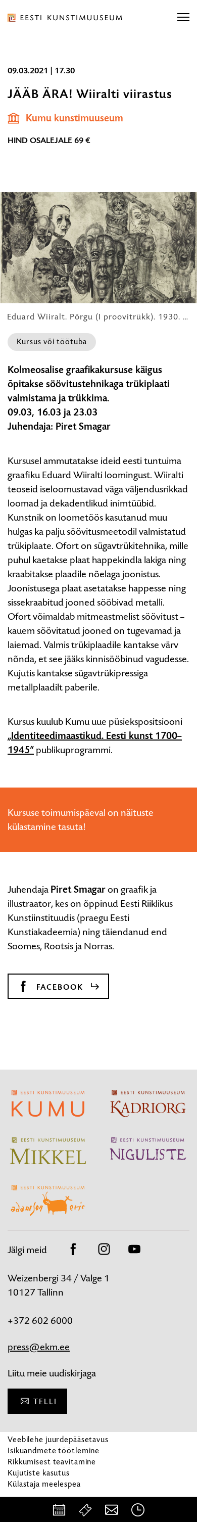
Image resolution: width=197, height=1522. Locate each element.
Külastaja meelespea (44, 1484)
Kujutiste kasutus (39, 1473)
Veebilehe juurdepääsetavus (58, 1439)
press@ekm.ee (39, 1347)
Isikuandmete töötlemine (54, 1450)
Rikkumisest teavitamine (52, 1461)
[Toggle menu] (183, 18)
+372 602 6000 (40, 1320)
